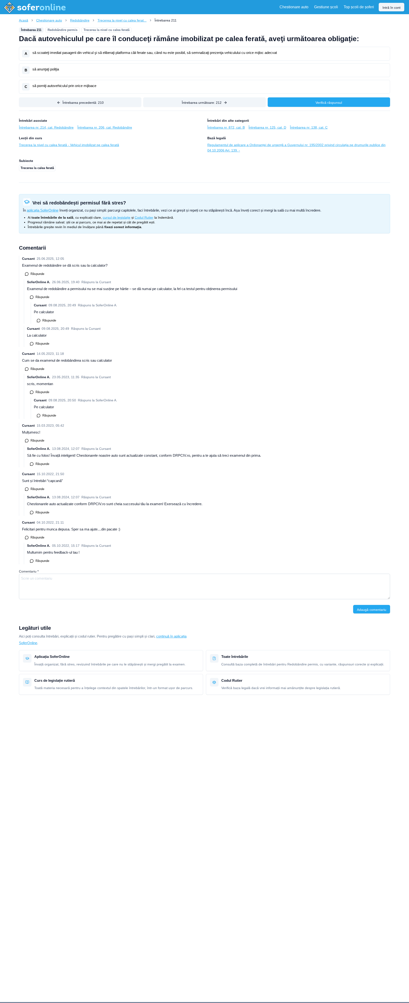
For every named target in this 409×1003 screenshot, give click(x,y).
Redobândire (79, 20)
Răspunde (37, 274)
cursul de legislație (116, 217)
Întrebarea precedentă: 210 (83, 102)
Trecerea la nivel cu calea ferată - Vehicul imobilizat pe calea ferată (69, 145)
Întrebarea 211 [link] (166, 20)
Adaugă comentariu (371, 610)
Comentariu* (29, 571)
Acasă (23, 20)
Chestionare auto (49, 20)
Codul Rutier (144, 217)
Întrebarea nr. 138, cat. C (309, 127)
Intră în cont (391, 7)
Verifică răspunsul (329, 102)
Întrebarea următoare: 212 (202, 102)
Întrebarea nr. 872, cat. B (226, 127)
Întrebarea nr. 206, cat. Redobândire (104, 127)
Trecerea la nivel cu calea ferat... (122, 20)
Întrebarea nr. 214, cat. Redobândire (46, 127)
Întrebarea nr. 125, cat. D (267, 127)
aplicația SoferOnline (42, 210)
